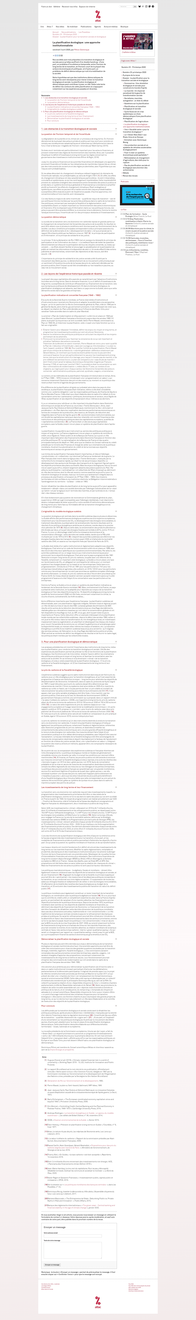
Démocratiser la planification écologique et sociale (68, 118)
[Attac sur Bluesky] (139, 6)
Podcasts (125, 182)
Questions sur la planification (136, 104)
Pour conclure (53, 121)
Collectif (137, 224)
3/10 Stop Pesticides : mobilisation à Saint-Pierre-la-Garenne (138, 221)
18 (99, 896)
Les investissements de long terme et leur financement (70, 116)
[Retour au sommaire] (116, 129)
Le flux (123, 210)
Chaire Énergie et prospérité (62, 1050)
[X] (62, 55)
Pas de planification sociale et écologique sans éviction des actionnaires (136, 168)
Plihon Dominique (81, 50)
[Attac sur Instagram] (146, 6)
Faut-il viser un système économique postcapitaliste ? (135, 154)
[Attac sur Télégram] (153, 6)
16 (60, 875)
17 (49, 889)
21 (90, 1017)
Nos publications (68, 32)
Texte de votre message (52, 1240)
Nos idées (60, 27)
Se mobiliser (72, 27)
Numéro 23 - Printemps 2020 (65, 34)
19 (93, 985)
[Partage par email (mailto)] (53, 55)
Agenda (97, 27)
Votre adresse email (51, 1233)
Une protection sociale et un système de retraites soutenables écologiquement (137, 147)
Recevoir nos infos (69, 7)
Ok (135, 6)
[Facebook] (55, 55)
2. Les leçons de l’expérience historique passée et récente (67, 105)
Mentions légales (133, 1289)
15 (90, 815)
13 (112, 712)
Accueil (56, 32)
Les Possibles (84, 32)
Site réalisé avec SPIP (135, 1287)
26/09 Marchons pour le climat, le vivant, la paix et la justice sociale (139, 231)
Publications (86, 27)
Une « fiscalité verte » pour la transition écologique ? (136, 131)
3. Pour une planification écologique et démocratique (65, 112)
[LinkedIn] (57, 55)
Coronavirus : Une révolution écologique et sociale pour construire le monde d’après (135, 85)
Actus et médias (110, 27)
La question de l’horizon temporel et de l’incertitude (69, 100)
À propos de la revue (131, 75)
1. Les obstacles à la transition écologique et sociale (65, 98)
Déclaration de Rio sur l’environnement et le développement (72, 1081)
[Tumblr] (60, 55)
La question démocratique (58, 102)
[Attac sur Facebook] (143, 6)
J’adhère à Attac (129, 52)
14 (55, 757)
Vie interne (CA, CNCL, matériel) (50, 1284)
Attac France (139, 216)
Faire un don (46, 7)
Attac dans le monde (47, 1289)
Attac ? (50, 27)
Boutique (124, 27)
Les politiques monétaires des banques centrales (85, 1185)
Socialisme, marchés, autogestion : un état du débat (135, 99)
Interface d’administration (136, 1291)
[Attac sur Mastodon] (149, 6)
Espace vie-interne (87, 7)
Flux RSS (131, 1284)
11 (107, 691)
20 (91, 1015)
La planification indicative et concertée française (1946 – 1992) (73, 107)
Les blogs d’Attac (46, 1286)
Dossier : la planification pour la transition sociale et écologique (79, 37)
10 (79, 587)
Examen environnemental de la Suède (70, 1120)
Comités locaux (45, 1287)
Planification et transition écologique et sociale (134, 108)
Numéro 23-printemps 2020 (134, 72)
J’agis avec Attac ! (128, 61)
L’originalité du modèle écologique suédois (65, 109)
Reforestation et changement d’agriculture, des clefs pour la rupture (136, 160)
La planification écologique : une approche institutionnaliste (136, 126)
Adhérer (56, 7)
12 (47, 705)
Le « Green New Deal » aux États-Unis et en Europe (134, 136)
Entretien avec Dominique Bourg (134, 141)
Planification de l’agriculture (136, 121)
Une (42, 27)
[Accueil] (98, 16)
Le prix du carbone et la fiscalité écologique (65, 114)
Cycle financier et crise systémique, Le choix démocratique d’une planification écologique (137, 115)
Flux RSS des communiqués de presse (139, 1286)
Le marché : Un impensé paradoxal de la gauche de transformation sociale (134, 93)
